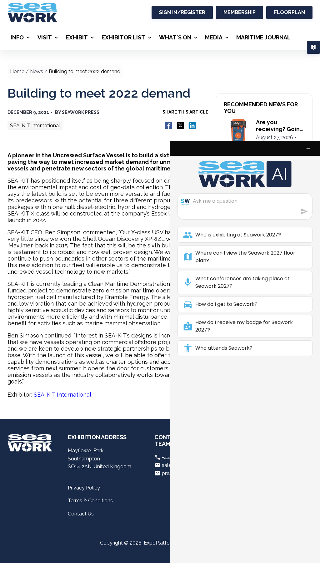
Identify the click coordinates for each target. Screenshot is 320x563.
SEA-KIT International (62, 394)
